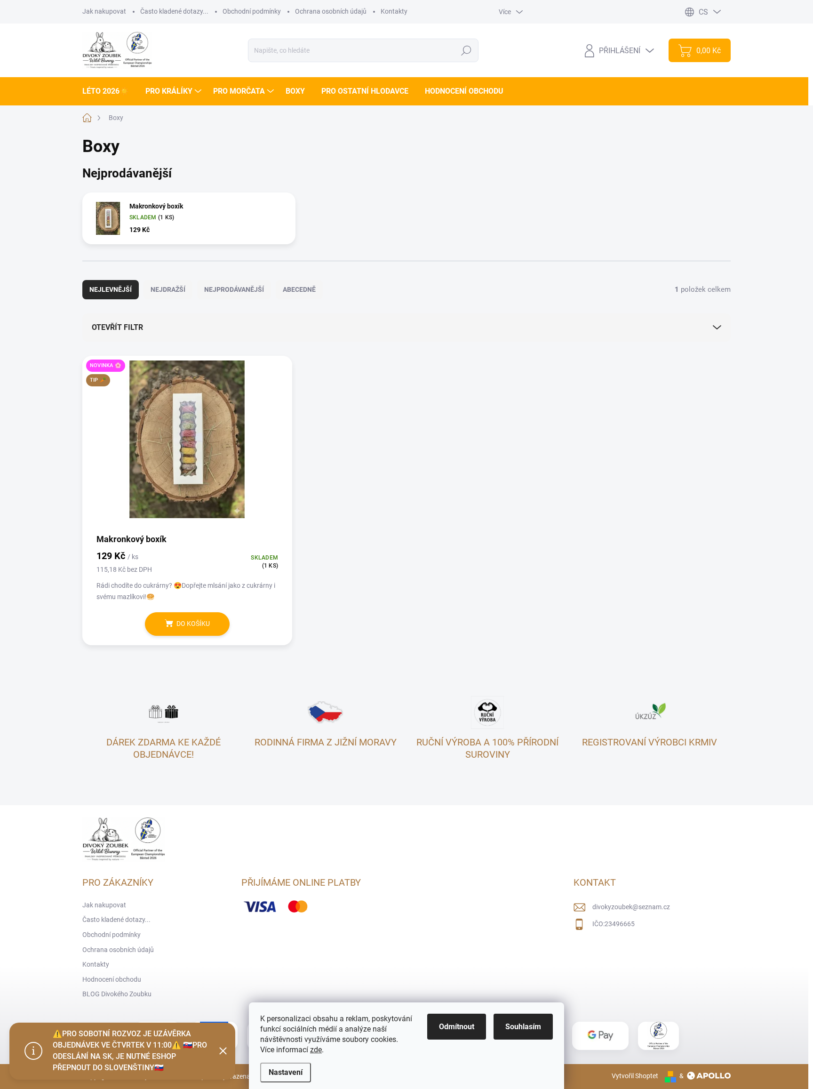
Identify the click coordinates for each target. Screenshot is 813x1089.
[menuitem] (109, 91)
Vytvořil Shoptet (635, 1076)
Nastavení (286, 1072)
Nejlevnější (110, 289)
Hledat (466, 50)
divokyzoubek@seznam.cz (631, 907)
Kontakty (394, 11)
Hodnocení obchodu (111, 979)
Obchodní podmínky (252, 11)
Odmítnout (456, 1026)
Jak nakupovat (104, 11)
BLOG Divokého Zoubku (116, 994)
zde (316, 1049)
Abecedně (299, 289)
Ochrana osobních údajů (331, 11)
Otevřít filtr (117, 327)
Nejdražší (168, 289)
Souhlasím (523, 1026)
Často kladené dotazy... (174, 11)
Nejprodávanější (234, 289)
